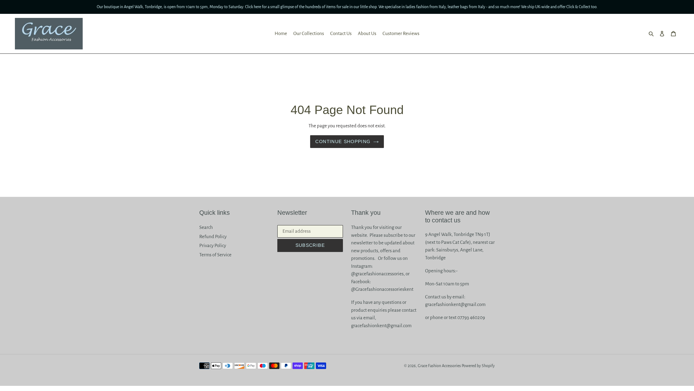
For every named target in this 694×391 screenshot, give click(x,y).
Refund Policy (213, 236)
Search (206, 227)
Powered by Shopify (478, 366)
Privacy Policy (212, 245)
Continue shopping (342, 141)
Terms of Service (215, 254)
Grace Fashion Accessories (439, 366)
